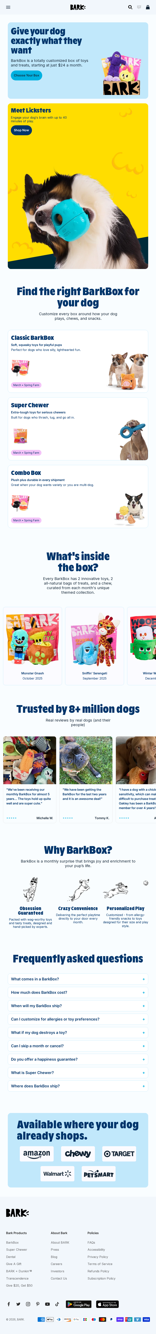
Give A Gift (13, 1264)
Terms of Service (100, 1264)
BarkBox (12, 1242)
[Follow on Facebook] (8, 1304)
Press (55, 1249)
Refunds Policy (98, 1271)
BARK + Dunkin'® (19, 1271)
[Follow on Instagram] (28, 1304)
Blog (54, 1257)
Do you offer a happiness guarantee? (44, 1059)
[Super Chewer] (78, 429)
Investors (57, 1271)
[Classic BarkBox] (78, 361)
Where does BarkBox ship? (35, 1086)
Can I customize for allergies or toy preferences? (55, 1019)
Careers (56, 1264)
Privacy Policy (98, 1257)
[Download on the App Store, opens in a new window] (107, 1304)
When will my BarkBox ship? (36, 1006)
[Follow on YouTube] (47, 1304)
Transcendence (17, 1278)
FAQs (91, 1242)
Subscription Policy (101, 1278)
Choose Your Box (26, 75)
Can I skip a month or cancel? (37, 1046)
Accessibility (96, 1249)
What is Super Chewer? (32, 1072)
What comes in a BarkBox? (35, 979)
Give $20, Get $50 (19, 1285)
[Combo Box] (78, 496)
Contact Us (59, 1278)
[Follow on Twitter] (18, 1304)
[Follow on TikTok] (57, 1304)
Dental (10, 1257)
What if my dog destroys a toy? (39, 1032)
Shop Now (21, 130)
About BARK (60, 1242)
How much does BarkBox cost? (39, 992)
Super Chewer (16, 1249)
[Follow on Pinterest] (37, 1304)
